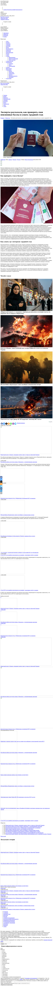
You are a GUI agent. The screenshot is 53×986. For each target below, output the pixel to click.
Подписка (5, 924)
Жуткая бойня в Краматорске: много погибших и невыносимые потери (17, 514)
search (2, 943)
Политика (5, 35)
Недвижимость (9, 48)
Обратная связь (4, 18)
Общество (5, 34)
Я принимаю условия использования (11, 977)
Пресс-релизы (12, 60)
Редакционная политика (9, 921)
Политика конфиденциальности (10, 919)
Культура (8, 46)
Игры (10, 64)
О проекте (5, 912)
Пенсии (14, 159)
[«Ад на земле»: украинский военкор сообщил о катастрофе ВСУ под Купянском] (13, 551)
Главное (5, 95)
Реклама (5, 916)
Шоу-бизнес (9, 68)
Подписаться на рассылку (6, 984)
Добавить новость (5, 19)
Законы (10, 159)
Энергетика (11, 73)
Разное (7, 53)
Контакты (5, 915)
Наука (7, 47)
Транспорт (11, 72)
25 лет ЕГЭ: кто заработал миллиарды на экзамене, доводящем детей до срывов (19, 555)
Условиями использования (30, 978)
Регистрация (6, 17)
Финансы (11, 77)
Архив (4, 926)
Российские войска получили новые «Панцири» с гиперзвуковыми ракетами (19, 462)
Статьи (7, 56)
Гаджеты (11, 63)
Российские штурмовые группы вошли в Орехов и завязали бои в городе (18, 536)
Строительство (9, 61)
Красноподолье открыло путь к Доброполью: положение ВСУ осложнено (18, 498)
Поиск (4, 3)
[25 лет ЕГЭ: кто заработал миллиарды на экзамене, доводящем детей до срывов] (13, 573)
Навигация (5, 1)
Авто (7, 41)
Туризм (8, 67)
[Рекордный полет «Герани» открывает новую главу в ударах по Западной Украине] (26, 453)
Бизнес (10, 71)
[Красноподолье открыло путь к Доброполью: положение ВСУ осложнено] (13, 497)
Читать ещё (3, 836)
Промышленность (13, 76)
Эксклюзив (8, 78)
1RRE (21, 979)
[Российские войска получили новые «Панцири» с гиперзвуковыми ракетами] (13, 481)
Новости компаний (13, 58)
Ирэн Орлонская (29, 159)
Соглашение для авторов (9, 922)
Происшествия (9, 52)
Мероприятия (12, 57)
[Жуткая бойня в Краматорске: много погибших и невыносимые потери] (13, 513)
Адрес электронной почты (7, 983)
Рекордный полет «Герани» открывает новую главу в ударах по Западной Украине (20, 454)
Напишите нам (6, 914)
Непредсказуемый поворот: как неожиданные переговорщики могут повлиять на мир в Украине (28, 834)
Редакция (5, 911)
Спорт (7, 55)
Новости (3, 949)
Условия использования (8, 917)
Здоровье (8, 45)
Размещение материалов (9, 920)
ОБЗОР (5, 27)
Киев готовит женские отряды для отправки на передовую (19, 829)
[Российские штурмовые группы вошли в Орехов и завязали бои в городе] (13, 534)
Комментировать (21, 423)
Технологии (9, 62)
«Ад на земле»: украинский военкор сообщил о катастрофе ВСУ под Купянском (19, 552)
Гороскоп (8, 43)
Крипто (10, 74)
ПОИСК (5, 29)
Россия (18, 159)
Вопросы (5, 925)
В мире (5, 36)
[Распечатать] (1, 165)
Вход (2, 17)
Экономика (6, 33)
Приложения (12, 66)
